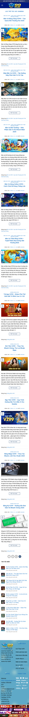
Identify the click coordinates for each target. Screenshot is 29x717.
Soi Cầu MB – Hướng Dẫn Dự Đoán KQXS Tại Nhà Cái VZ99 (16, 622)
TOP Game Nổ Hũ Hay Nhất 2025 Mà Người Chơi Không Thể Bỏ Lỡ (16, 581)
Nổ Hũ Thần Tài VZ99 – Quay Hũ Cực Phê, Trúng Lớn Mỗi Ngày (16, 588)
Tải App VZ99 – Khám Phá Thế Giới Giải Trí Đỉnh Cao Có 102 (14, 295)
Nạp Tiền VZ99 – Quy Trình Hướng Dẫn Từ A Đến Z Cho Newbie (14, 402)
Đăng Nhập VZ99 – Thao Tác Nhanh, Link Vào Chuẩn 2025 (14, 455)
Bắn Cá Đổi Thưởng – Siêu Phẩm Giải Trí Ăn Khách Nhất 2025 (14, 130)
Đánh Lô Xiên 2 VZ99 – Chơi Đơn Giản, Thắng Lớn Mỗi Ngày (16, 628)
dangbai (21, 11)
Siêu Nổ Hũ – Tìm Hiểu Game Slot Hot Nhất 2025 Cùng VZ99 (16, 574)
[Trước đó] (9, 556)
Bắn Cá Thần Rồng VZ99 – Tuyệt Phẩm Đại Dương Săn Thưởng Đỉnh (14, 241)
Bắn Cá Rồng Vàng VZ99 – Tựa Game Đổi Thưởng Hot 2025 (15, 20)
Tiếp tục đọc (14, 58)
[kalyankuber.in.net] (14, 5)
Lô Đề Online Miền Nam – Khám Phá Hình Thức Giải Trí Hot (16, 608)
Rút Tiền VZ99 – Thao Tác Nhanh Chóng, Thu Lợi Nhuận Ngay (14, 348)
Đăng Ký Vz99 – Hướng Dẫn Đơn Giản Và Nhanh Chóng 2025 (14, 507)
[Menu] (2, 5)
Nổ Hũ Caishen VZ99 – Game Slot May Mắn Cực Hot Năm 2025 (17, 567)
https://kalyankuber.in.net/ (9, 680)
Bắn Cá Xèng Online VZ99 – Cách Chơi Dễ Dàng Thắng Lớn (14, 185)
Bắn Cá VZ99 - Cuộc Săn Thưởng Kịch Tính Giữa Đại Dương (14, 16)
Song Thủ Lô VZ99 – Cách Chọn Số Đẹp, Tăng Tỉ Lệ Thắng (16, 601)
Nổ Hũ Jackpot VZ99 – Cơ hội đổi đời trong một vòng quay (16, 594)
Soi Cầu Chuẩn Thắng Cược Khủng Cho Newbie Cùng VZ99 (17, 615)
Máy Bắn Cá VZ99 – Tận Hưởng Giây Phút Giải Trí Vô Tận (14, 74)
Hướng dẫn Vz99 (14, 292)
